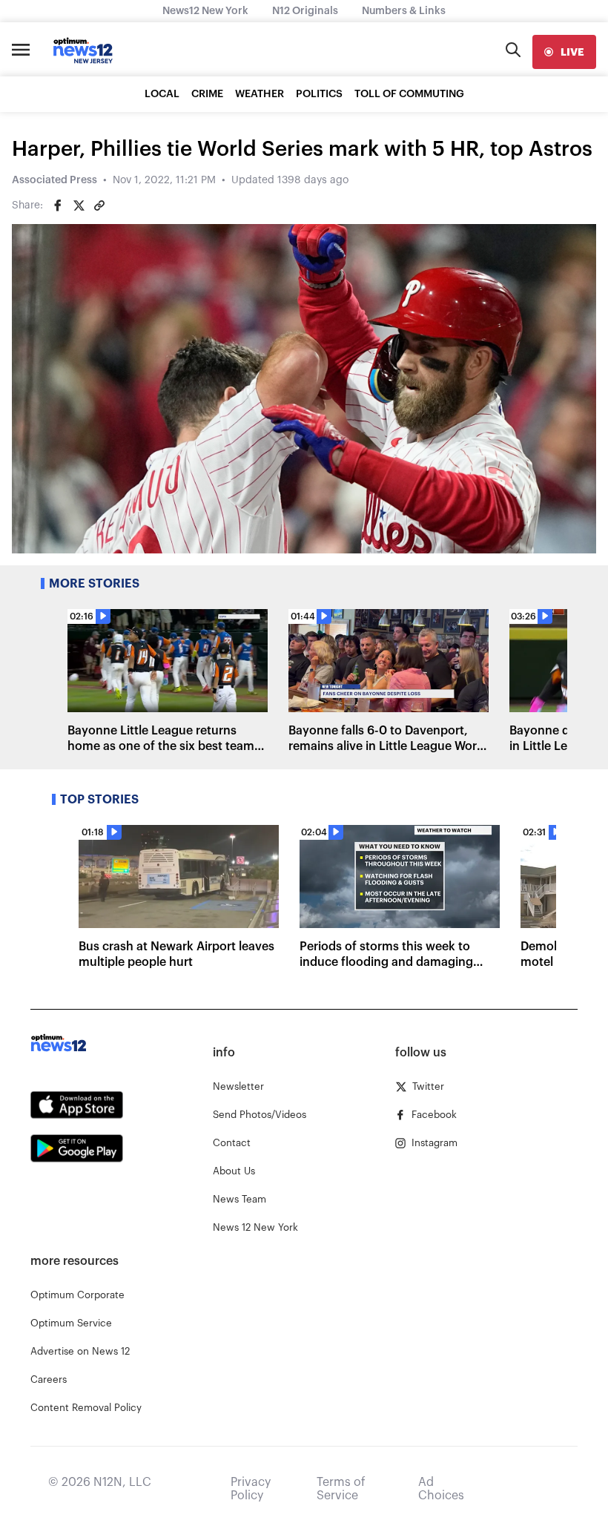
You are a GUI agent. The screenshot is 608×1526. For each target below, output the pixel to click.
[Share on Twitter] (79, 205)
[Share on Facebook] (58, 205)
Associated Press (54, 180)
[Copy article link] (99, 205)
